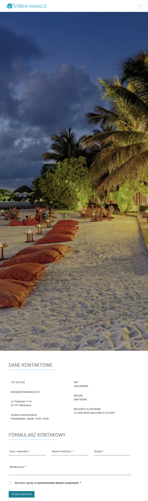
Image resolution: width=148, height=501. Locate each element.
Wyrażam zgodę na (47, 483)
